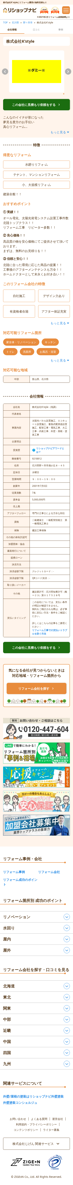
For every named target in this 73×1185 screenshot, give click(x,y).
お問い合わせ (18, 1118)
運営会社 (57, 1118)
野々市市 (28, 22)
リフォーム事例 (14, 872)
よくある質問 (39, 1118)
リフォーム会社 (49, 872)
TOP (5, 22)
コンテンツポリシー (26, 1129)
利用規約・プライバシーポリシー (36, 1124)
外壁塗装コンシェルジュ (20, 1102)
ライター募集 (51, 1129)
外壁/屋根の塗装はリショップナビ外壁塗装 (33, 1096)
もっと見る (58, 132)
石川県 (15, 22)
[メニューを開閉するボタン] (66, 10)
